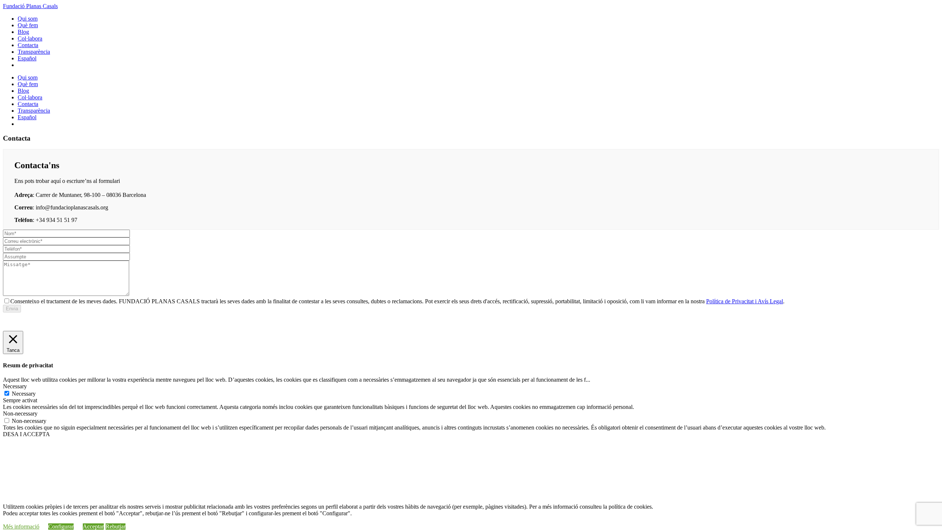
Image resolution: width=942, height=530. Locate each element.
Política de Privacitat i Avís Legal (744, 301)
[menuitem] (27, 58)
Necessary (24, 394)
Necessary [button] (15, 386)
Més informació (21, 526)
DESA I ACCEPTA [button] (26, 434)
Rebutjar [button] (115, 526)
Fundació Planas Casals (30, 6)
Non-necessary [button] (20, 413)
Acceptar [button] (93, 526)
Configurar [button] (61, 526)
